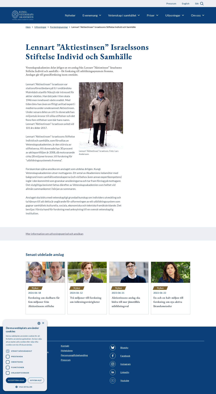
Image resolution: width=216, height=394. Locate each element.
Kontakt (65, 345)
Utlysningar (40, 27)
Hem (28, 27)
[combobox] (38, 323)
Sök (197, 3)
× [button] (43, 323)
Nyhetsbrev (67, 350)
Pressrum (66, 359)
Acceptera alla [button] (16, 380)
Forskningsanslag (59, 27)
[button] (25, 386)
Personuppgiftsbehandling (74, 355)
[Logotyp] (17, 15)
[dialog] (25, 355)
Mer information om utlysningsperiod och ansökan (54, 233)
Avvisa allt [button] (36, 380)
